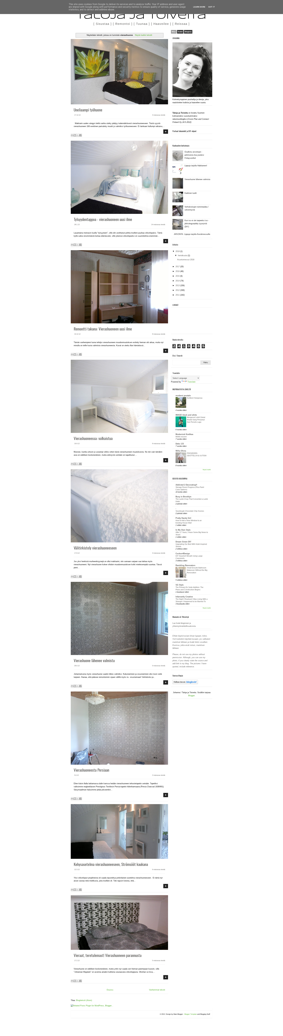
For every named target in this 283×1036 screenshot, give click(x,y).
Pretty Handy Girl (183, 518)
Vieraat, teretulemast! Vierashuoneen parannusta (108, 955)
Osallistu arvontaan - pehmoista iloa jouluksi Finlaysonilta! (194, 155)
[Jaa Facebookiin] (80, 135)
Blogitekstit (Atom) (84, 1000)
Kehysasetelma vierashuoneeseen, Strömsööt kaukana (111, 864)
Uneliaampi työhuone (88, 110)
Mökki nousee (181, 437)
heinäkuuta (183, 255)
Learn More (199, 7)
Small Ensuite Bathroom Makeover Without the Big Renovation (197, 570)
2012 (178, 290)
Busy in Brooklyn (183, 497)
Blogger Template (190, 1014)
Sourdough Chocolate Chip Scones (190, 511)
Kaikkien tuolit (191, 193)
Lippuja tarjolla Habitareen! (196, 165)
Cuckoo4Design (183, 553)
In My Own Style (183, 530)
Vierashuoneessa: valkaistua (93, 438)
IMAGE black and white (186, 415)
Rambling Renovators (185, 565)
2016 (178, 271)
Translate (191, 382)
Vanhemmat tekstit (157, 990)
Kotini (180, 32)
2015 (178, 276)
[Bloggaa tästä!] (74, 135)
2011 (178, 295)
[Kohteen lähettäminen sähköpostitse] (72, 135)
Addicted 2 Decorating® (186, 485)
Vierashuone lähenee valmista (94, 660)
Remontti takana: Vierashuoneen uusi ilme (103, 329)
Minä (174, 32)
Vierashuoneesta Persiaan (91, 770)
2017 (178, 266)
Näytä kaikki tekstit (143, 35)
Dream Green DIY (183, 542)
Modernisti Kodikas (184, 434)
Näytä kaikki (207, 469)
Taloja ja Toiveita (142, 16)
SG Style (180, 585)
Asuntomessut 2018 (185, 259)
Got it (211, 7)
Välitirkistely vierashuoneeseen (95, 548)
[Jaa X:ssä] (77, 135)
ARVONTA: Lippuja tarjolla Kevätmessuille (192, 234)
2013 (178, 285)
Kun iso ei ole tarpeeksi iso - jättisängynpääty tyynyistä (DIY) (197, 223)
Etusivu (110, 990)
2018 (178, 251)
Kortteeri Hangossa (194, 398)
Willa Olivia (181, 451)
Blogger (191, 695)
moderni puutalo (183, 395)
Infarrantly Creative (184, 597)
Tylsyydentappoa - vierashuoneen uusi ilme (103, 219)
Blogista (188, 32)
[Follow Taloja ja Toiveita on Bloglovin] (185, 683)
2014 (178, 281)
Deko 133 (180, 444)
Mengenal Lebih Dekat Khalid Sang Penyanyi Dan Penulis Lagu (196, 419)
